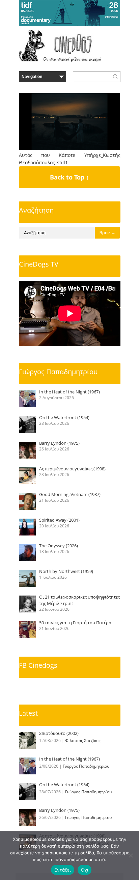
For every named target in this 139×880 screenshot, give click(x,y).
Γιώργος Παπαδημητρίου (58, 371)
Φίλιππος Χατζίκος (83, 740)
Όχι (84, 870)
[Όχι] (130, 855)
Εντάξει (62, 870)
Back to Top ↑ (69, 177)
